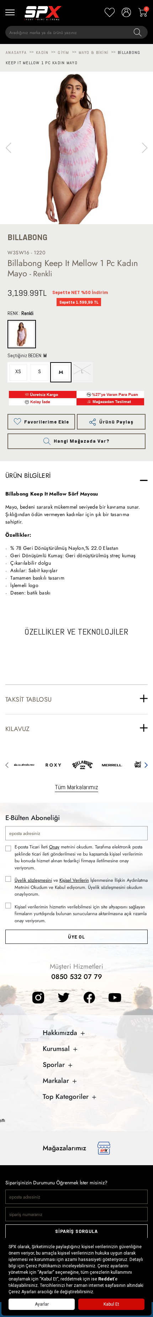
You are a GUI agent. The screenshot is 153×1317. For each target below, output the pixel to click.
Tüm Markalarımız (76, 787)
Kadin (42, 52)
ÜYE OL (76, 937)
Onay (54, 846)
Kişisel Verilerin (74, 880)
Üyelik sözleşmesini (33, 880)
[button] (144, 148)
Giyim (63, 52)
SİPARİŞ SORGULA (76, 1231)
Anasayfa (16, 52)
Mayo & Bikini (94, 52)
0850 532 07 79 (76, 976)
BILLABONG (27, 237)
